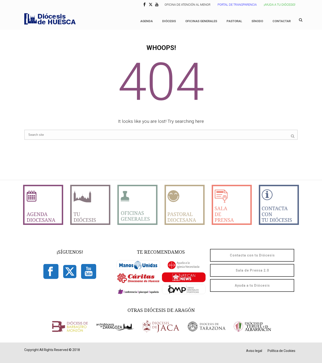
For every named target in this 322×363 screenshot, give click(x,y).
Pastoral (234, 21)
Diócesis (169, 21)
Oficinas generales (201, 21)
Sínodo (257, 21)
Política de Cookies (281, 351)
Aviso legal (254, 351)
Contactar (281, 21)
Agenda (146, 21)
